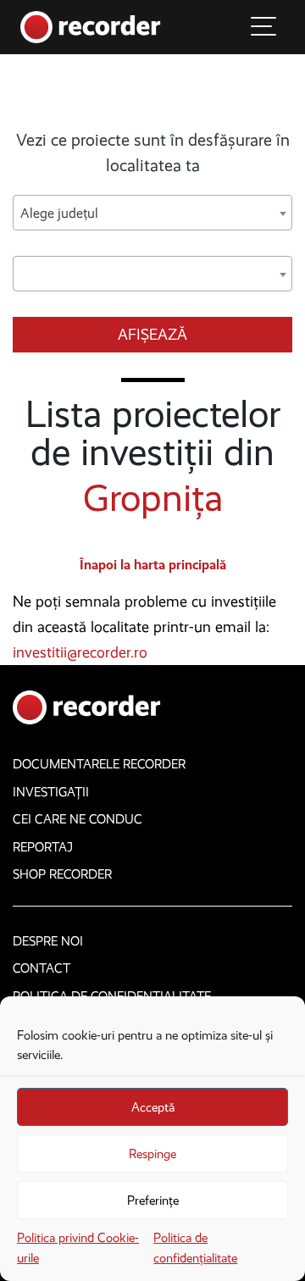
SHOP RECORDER (62, 874)
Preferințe (153, 1200)
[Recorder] (90, 26)
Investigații (51, 792)
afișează (152, 334)
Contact (41, 968)
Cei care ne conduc (77, 819)
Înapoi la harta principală (153, 565)
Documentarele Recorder (99, 764)
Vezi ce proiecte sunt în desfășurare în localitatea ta (153, 152)
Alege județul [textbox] (59, 213)
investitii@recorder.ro (80, 652)
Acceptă (153, 1107)
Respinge (152, 1154)
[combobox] (152, 212)
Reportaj (43, 847)
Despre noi (48, 941)
